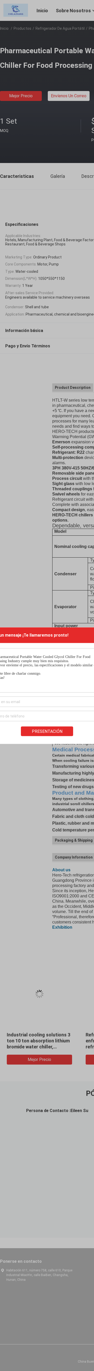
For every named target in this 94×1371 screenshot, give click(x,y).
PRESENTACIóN (47, 731)
